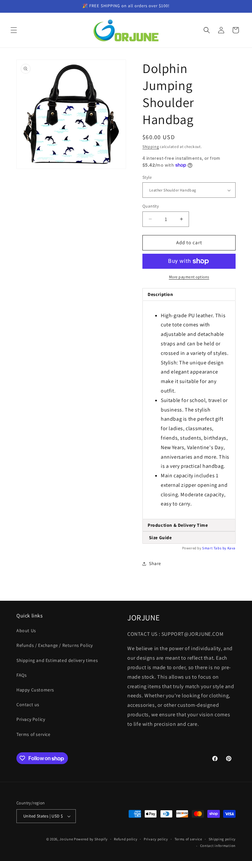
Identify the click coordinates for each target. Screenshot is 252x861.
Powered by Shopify (91, 839)
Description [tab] (160, 294)
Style (147, 177)
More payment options (189, 276)
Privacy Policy (30, 719)
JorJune (66, 839)
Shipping (150, 146)
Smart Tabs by (214, 548)
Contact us (27, 704)
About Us (26, 630)
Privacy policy (156, 839)
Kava (231, 548)
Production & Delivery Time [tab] (178, 525)
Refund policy (125, 839)
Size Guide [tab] (160, 537)
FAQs (21, 675)
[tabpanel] (189, 410)
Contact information (218, 845)
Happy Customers (35, 690)
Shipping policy (222, 839)
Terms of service (33, 734)
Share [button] (155, 563)
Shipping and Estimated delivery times (57, 660)
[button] (14, 30)
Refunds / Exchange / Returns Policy (54, 645)
